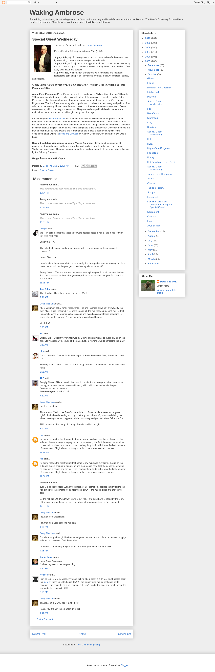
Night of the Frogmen (158, 148)
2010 (148, 38)
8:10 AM (44, 428)
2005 (148, 61)
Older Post (124, 633)
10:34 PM (44, 193)
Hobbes (44, 574)
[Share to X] (89, 166)
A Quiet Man (153, 225)
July (150, 240)
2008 (148, 47)
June (151, 245)
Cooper (43, 228)
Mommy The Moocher (159, 87)
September (154, 231)
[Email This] (82, 166)
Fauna (150, 83)
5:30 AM (44, 327)
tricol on (47, 582)
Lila (42, 351)
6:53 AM (44, 372)
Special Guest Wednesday (154, 103)
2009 (148, 43)
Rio (41, 435)
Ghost (150, 78)
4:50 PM (44, 568)
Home (82, 633)
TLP (42, 378)
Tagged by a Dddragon (159, 174)
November (154, 69)
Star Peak (152, 118)
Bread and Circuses (68, 133)
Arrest (150, 178)
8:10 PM (44, 592)
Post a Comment (44, 619)
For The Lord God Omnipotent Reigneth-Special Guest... (160, 204)
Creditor (151, 216)
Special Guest (47, 170)
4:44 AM (44, 613)
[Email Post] (76, 166)
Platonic (151, 96)
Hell (149, 139)
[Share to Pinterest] (95, 166)
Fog (149, 108)
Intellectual (153, 92)
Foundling (152, 152)
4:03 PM (44, 550)
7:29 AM (44, 395)
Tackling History (155, 187)
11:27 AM (44, 452)
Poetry (150, 157)
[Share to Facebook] (92, 166)
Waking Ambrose (57, 12)
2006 (148, 56)
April (150, 254)
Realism (151, 127)
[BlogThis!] (86, 166)
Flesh (150, 221)
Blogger (124, 665)
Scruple (151, 192)
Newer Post (39, 633)
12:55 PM (44, 506)
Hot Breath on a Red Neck (161, 162)
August (152, 236)
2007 (148, 52)
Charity (151, 183)
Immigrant (152, 197)
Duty (149, 122)
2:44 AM (44, 297)
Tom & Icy (45, 289)
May (150, 249)
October (152, 74)
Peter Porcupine (94, 45)
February (153, 263)
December (154, 65)
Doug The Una (47, 303)
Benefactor (153, 113)
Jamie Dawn (46, 557)
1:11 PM (44, 527)
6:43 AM (44, 345)
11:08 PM (44, 282)
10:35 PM (44, 222)
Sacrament (153, 211)
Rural (150, 143)
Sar (41, 333)
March (151, 259)
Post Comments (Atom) (88, 644)
